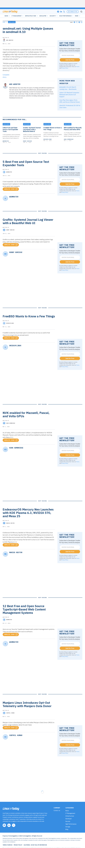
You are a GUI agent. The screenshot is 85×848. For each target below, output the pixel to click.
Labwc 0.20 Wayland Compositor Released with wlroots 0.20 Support (69, 94)
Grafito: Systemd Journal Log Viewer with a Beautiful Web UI (32, 129)
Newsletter (73, 11)
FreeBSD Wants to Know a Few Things (52, 128)
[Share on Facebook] (74, 22)
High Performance (65, 16)
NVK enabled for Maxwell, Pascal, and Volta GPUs (73, 128)
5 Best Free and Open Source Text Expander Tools (10, 129)
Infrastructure (30, 16)
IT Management (17, 16)
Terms (77, 66)
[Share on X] (77, 22)
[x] (64, 12)
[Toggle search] (81, 12)
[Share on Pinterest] (79, 22)
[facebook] (58, 12)
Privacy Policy (65, 68)
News (6, 16)
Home (4, 22)
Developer (42, 16)
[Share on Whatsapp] (81, 22)
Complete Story (9, 189)
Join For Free (69, 60)
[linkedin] (61, 12)
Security (53, 16)
